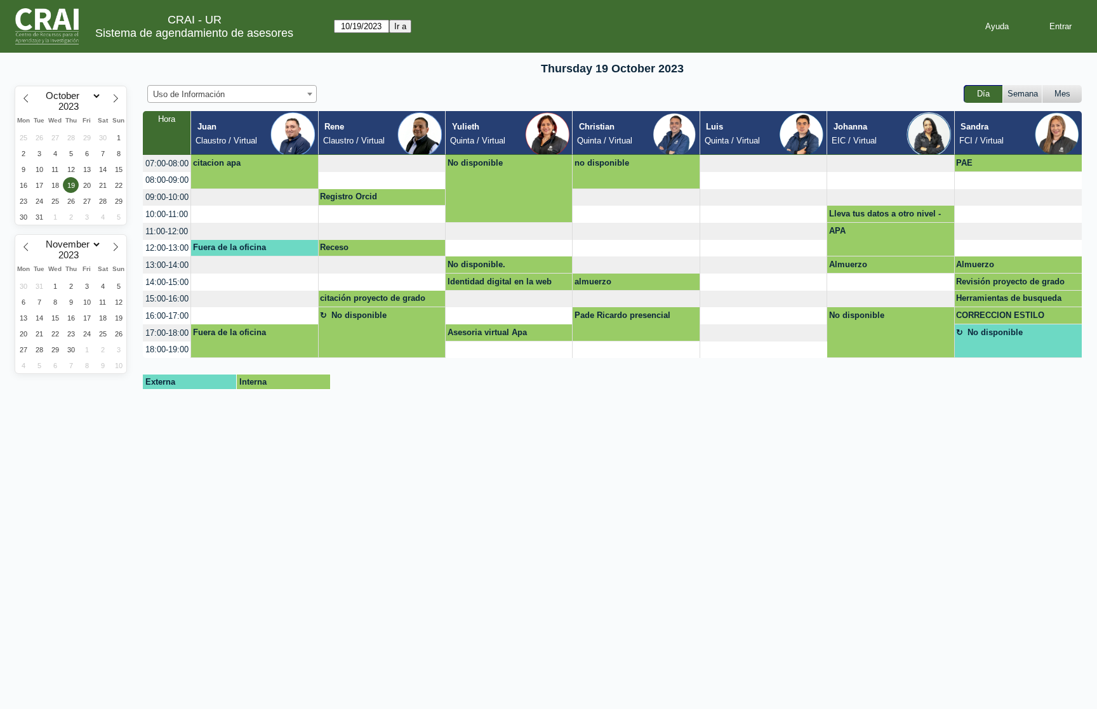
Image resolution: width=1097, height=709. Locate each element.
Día (983, 93)
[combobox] (232, 94)
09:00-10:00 (167, 197)
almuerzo (593, 281)
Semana (1022, 93)
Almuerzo (848, 264)
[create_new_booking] (382, 163)
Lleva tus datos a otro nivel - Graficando (885, 216)
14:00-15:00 (167, 282)
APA (837, 230)
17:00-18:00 (167, 333)
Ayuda (997, 26)
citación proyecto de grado (372, 298)
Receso (334, 247)
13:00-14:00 (167, 265)
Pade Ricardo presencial (622, 315)
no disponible (602, 163)
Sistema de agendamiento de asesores (194, 33)
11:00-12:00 (166, 231)
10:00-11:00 (166, 214)
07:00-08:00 (167, 163)
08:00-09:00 (167, 180)
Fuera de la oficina (229, 247)
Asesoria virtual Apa (487, 332)
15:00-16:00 (167, 298)
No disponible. (476, 264)
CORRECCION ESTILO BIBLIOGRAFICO (1000, 317)
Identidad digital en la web (500, 281)
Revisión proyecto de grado (1010, 281)
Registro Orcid (348, 196)
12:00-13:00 (167, 248)
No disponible (475, 163)
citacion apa (217, 163)
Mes (1062, 93)
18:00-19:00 (167, 349)
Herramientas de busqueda (1008, 298)
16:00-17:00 (167, 316)
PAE (964, 163)
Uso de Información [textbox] (189, 94)
